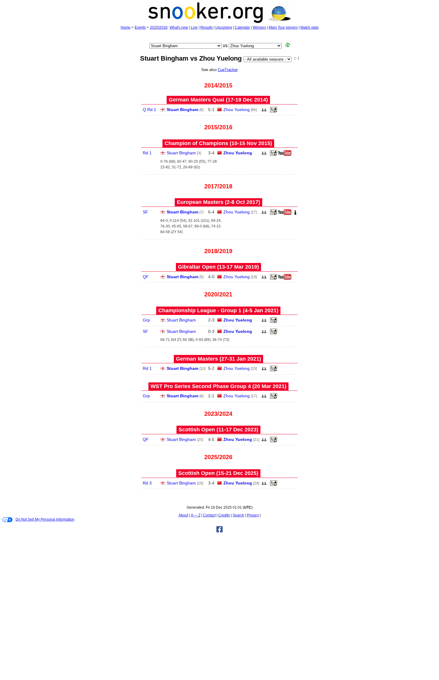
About (183, 515)
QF (146, 276)
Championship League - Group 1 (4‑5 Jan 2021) (218, 310)
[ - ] (296, 58)
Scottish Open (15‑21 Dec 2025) (218, 473)
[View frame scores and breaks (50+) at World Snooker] (273, 111)
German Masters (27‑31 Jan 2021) (218, 359)
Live (194, 27)
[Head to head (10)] (264, 111)
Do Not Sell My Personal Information (45, 519)
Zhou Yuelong (236, 109)
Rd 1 (147, 152)
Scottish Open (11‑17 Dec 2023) (218, 430)
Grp (146, 320)
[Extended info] (295, 214)
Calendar (242, 27)
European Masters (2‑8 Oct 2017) (218, 202)
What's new (179, 27)
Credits (224, 515)
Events (140, 27)
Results (206, 27)
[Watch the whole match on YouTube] (285, 155)
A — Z (195, 515)
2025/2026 (159, 27)
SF (145, 212)
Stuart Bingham (182, 109)
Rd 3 (147, 483)
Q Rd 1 (149, 109)
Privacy (253, 515)
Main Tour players (283, 27)
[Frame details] (273, 214)
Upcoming (223, 27)
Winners (259, 27)
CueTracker (228, 69)
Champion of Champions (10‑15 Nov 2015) (218, 143)
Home (126, 27)
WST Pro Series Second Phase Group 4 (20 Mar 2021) (218, 386)
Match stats (309, 27)
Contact (209, 515)
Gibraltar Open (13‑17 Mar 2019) (218, 267)
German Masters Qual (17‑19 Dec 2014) (218, 100)
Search (238, 515)
